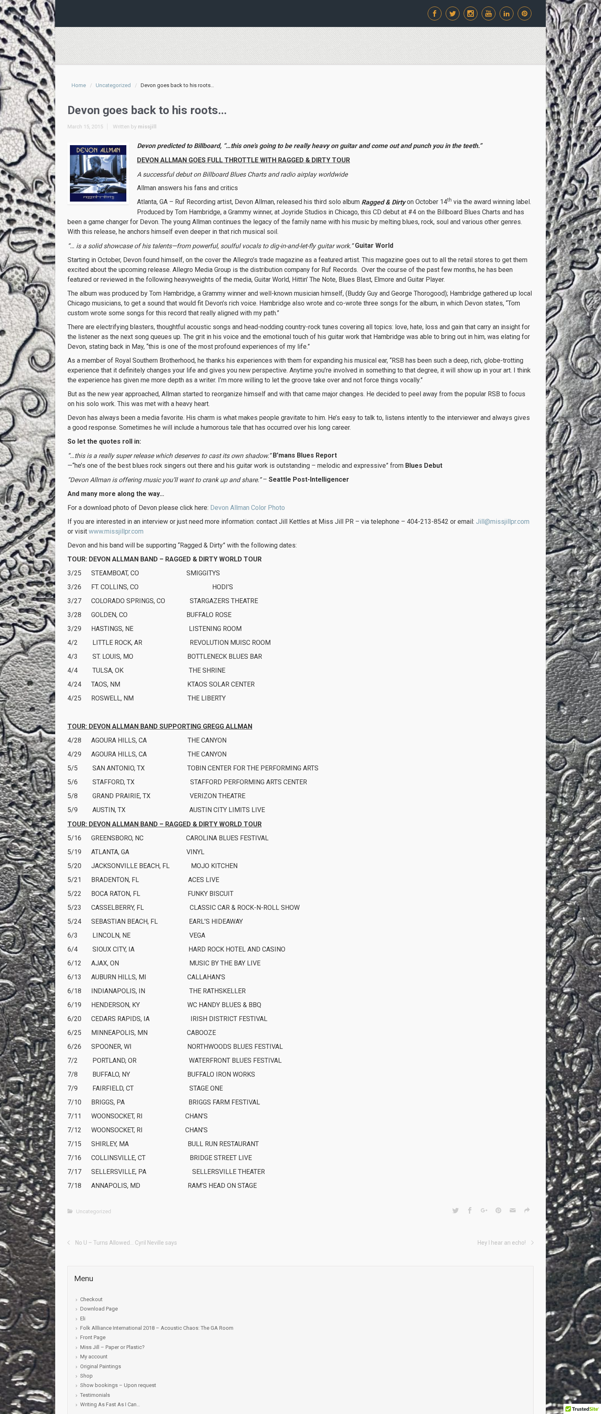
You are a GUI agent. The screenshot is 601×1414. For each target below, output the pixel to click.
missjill (147, 126)
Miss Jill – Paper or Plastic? (112, 1347)
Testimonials (95, 1395)
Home (79, 85)
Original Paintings (100, 1366)
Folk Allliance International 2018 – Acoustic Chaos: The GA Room (156, 1328)
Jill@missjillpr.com (502, 521)
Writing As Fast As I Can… (110, 1404)
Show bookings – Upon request (118, 1385)
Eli (82, 1318)
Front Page (92, 1337)
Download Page (99, 1309)
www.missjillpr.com (116, 531)
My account (94, 1356)
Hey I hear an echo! (502, 1242)
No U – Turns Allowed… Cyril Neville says (126, 1242)
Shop (86, 1376)
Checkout (91, 1299)
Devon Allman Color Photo (247, 508)
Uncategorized (113, 85)
